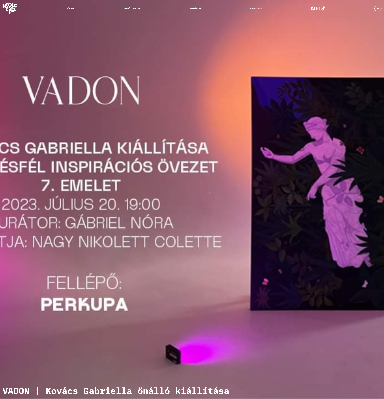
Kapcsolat (256, 8)
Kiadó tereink (132, 8)
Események (195, 8)
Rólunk (70, 8)
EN (378, 8)
